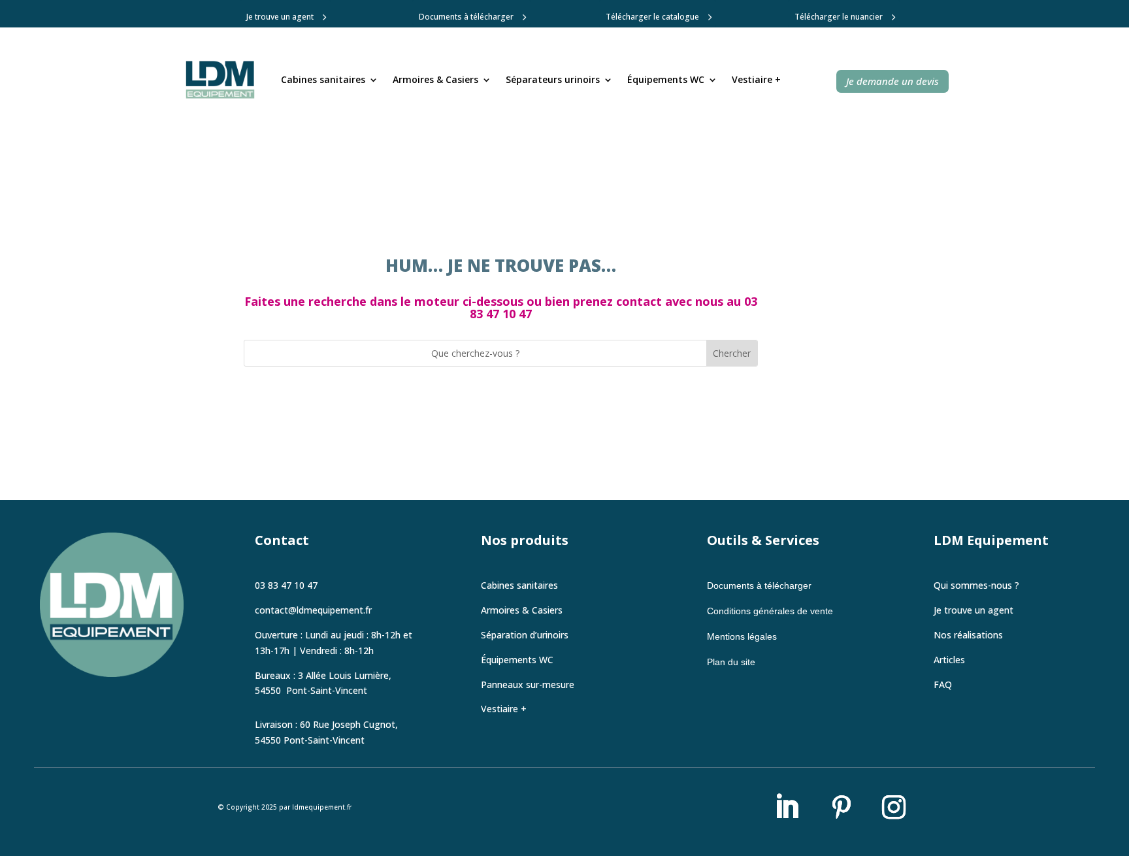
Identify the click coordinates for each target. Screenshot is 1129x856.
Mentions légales (742, 636)
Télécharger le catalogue (652, 16)
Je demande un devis (892, 81)
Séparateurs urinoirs (553, 79)
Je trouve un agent (280, 16)
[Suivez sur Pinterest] (841, 807)
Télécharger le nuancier (838, 16)
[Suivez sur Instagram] (893, 807)
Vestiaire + (756, 79)
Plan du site (731, 662)
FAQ (943, 684)
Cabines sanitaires (323, 79)
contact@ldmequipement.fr (313, 610)
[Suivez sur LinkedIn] (787, 807)
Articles (949, 659)
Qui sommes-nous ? (976, 585)
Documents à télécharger (466, 16)
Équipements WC (665, 79)
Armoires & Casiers (435, 79)
